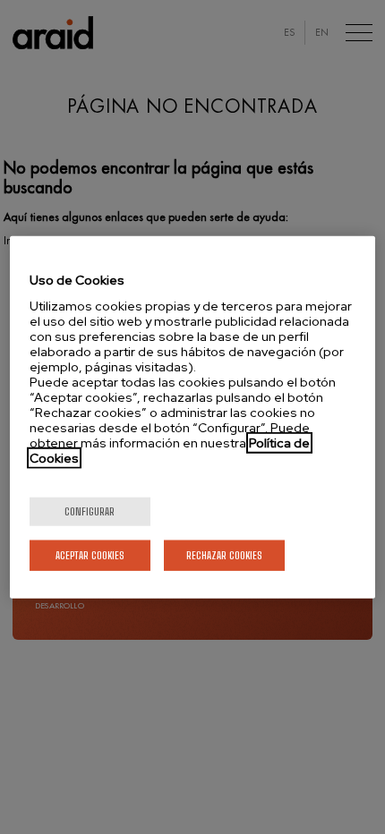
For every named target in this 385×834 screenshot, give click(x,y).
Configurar (89, 510)
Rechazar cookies (224, 554)
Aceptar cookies (90, 554)
